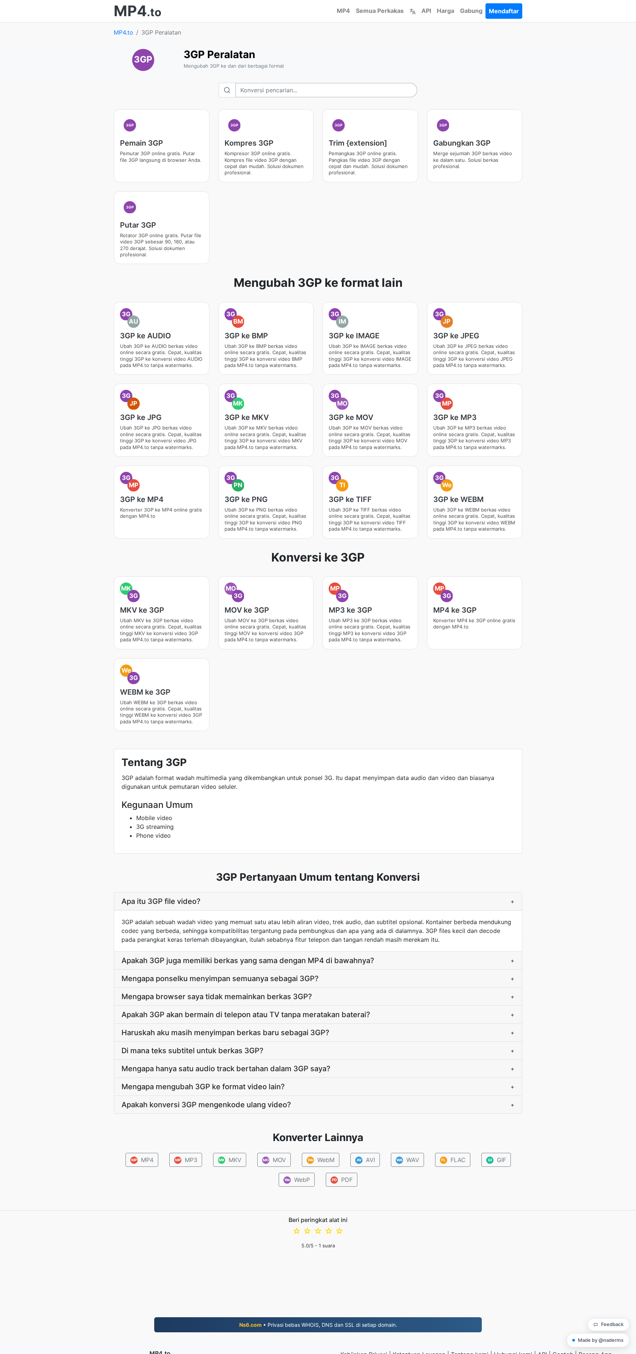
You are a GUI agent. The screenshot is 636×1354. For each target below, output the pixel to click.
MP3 (186, 1160)
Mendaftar (504, 11)
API (426, 10)
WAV (407, 1160)
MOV (274, 1160)
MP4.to (123, 32)
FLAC (453, 1160)
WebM (321, 1160)
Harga (445, 10)
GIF (497, 1160)
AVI (365, 1160)
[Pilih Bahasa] (412, 10)
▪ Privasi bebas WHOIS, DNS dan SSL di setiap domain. (318, 1325)
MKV (230, 1160)
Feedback (612, 1324)
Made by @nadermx (600, 1340)
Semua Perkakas (380, 10)
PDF (342, 1179)
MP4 (343, 10)
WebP (297, 1179)
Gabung (471, 10)
